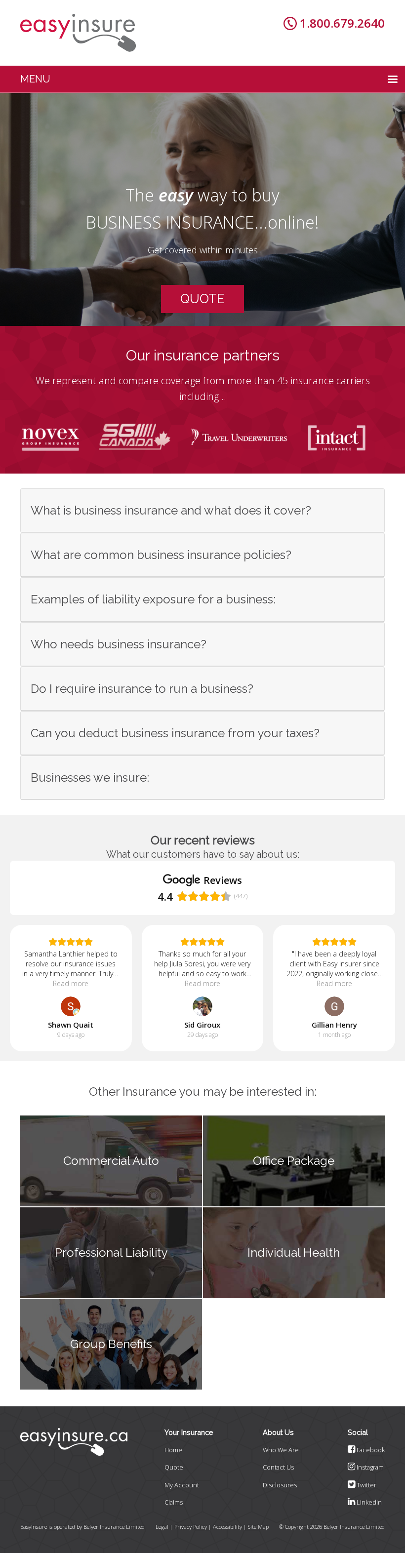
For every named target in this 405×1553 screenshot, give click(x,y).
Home (173, 1449)
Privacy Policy (190, 1526)
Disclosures (280, 1484)
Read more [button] (70, 983)
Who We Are (281, 1449)
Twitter (365, 1484)
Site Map (258, 1526)
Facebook (370, 1449)
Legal (162, 1526)
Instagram (369, 1467)
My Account (181, 1484)
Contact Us (278, 1467)
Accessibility (227, 1526)
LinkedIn (368, 1502)
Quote (173, 1467)
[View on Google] (71, 1006)
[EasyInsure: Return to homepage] (78, 33)
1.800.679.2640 (342, 23)
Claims (173, 1502)
